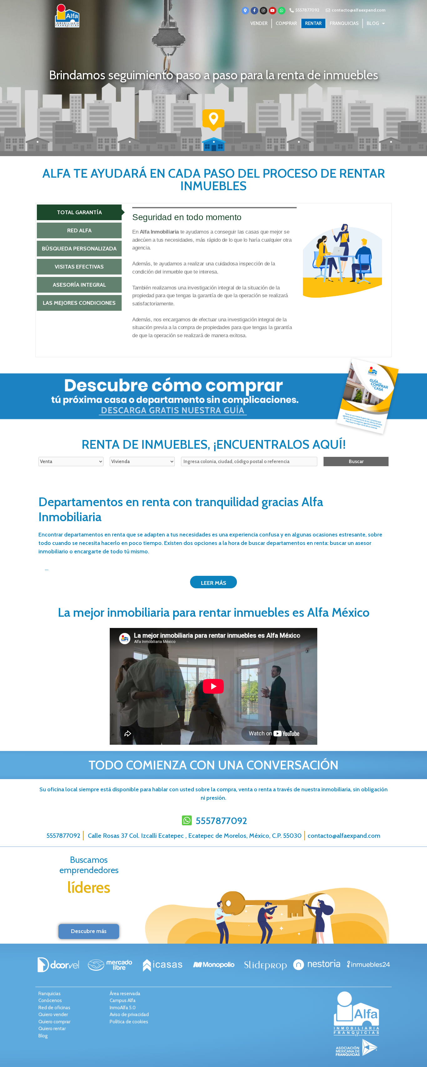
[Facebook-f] (254, 10)
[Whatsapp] (281, 10)
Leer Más (213, 583)
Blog (373, 23)
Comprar (286, 23)
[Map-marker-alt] (245, 10)
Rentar (313, 23)
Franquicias (344, 23)
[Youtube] (272, 10)
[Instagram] (263, 10)
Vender (259, 23)
